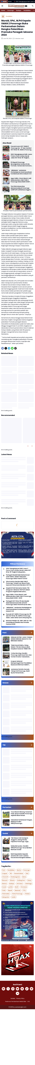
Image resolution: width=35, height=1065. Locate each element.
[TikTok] (27, 988)
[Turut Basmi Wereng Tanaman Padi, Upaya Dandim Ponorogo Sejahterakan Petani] (6, 814)
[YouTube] (17, 988)
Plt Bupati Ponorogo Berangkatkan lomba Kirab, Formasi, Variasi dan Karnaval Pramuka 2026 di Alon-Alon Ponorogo (21, 164)
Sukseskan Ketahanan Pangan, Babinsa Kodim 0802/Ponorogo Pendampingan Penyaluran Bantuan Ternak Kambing (21, 821)
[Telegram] (9, 348)
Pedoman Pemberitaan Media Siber (15, 1001)
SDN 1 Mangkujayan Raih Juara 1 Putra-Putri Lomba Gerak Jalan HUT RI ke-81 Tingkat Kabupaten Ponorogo (21, 156)
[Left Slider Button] (28, 446)
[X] (6, 348)
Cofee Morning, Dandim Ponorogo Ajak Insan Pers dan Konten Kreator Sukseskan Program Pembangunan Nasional (21, 655)
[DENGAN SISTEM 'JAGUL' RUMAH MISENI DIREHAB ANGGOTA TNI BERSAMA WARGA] (6, 639)
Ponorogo (10, 10)
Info (29, 1001)
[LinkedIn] (31, 988)
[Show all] (31, 633)
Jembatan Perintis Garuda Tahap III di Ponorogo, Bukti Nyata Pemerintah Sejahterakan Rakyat (20, 671)
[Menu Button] (2, 6)
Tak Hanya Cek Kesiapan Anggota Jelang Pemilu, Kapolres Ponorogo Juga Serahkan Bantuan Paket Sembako (19, 839)
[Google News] (22, 988)
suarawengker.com (20, 1007)
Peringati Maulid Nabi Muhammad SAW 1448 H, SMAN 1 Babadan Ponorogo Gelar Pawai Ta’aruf (17, 576)
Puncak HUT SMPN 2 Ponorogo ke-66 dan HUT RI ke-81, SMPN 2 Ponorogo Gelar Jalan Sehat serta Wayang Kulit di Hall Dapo (19, 616)
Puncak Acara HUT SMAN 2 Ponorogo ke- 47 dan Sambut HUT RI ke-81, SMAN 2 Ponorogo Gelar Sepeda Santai (21, 148)
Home (3, 10)
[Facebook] (2, 348)
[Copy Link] (15, 348)
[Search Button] (32, 6)
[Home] (3, 16)
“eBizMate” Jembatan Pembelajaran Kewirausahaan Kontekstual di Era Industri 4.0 (21, 172)
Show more (17, 513)
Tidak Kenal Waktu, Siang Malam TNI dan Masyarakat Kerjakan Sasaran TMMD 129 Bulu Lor (20, 647)
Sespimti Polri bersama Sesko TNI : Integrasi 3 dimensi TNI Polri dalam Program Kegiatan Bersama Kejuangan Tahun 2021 (18, 589)
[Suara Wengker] (17, 6)
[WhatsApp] (12, 348)
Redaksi (13, 998)
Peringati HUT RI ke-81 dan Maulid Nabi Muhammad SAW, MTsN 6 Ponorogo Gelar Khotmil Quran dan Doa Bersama (18, 603)
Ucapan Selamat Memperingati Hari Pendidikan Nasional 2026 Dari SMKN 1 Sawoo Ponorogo (21, 663)
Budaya (18, 10)
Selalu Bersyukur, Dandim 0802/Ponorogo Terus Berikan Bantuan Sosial (21, 847)
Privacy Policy (20, 998)
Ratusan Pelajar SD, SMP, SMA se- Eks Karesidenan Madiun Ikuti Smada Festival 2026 (19, 622)
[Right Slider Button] (33, 10)
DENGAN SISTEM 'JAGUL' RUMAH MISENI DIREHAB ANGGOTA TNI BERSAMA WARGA (21, 639)
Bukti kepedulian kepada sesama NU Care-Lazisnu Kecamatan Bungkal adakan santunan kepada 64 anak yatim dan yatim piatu (21, 855)
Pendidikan (27, 10)
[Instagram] (13, 988)
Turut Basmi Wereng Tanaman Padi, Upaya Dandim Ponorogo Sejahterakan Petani (21, 813)
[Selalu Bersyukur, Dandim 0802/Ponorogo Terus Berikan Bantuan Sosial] (6, 848)
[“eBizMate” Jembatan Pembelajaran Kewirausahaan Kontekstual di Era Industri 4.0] (6, 173)
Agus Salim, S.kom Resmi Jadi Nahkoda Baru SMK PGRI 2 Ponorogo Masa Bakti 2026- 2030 (21, 180)
